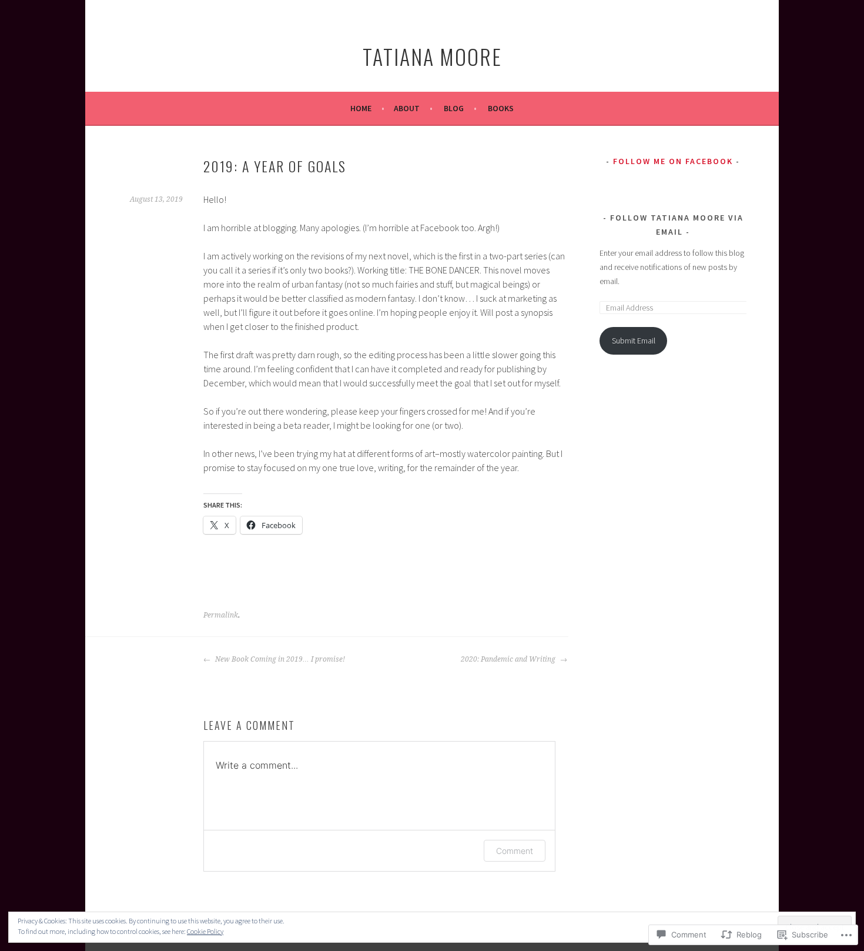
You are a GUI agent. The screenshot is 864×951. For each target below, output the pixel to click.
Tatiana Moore (432, 56)
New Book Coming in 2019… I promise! (279, 659)
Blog (454, 108)
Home (360, 108)
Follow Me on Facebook (673, 161)
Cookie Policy (205, 931)
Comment (514, 851)
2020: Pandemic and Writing (509, 659)
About (407, 108)
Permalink (220, 615)
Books (501, 108)
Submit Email (633, 340)
